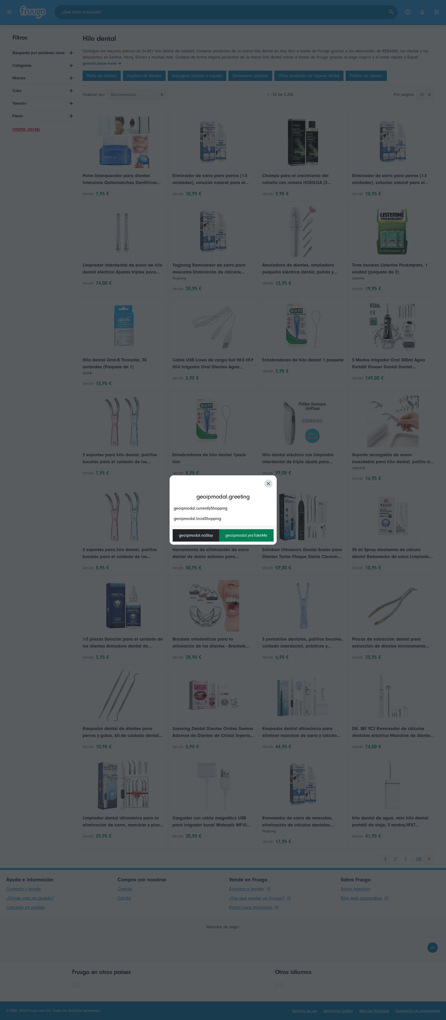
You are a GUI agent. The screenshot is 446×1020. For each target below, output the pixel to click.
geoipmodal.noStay (196, 535)
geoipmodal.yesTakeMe (246, 535)
